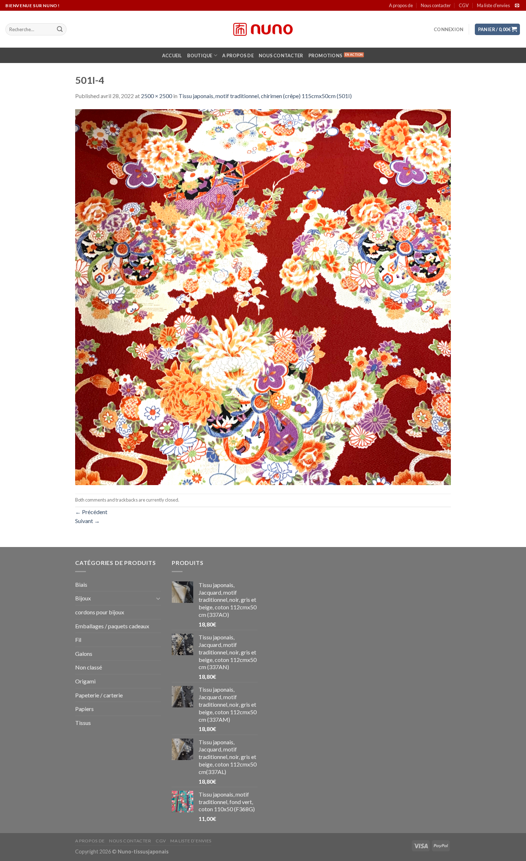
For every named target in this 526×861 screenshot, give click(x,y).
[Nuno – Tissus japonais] (263, 29)
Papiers (84, 708)
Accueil (172, 55)
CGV (464, 5)
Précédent (91, 511)
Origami (85, 681)
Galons (83, 653)
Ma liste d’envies (493, 5)
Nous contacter (436, 5)
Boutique (200, 55)
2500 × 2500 (156, 95)
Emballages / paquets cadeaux (112, 626)
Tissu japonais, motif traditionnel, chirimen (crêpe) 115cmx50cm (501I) (265, 95)
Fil (78, 639)
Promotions (325, 55)
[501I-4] (263, 296)
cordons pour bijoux (99, 612)
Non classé (88, 667)
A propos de (401, 5)
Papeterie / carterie (99, 695)
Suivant (87, 520)
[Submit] (60, 29)
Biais (81, 584)
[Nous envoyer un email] (517, 5)
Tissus (83, 722)
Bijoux (83, 598)
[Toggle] (158, 598)
